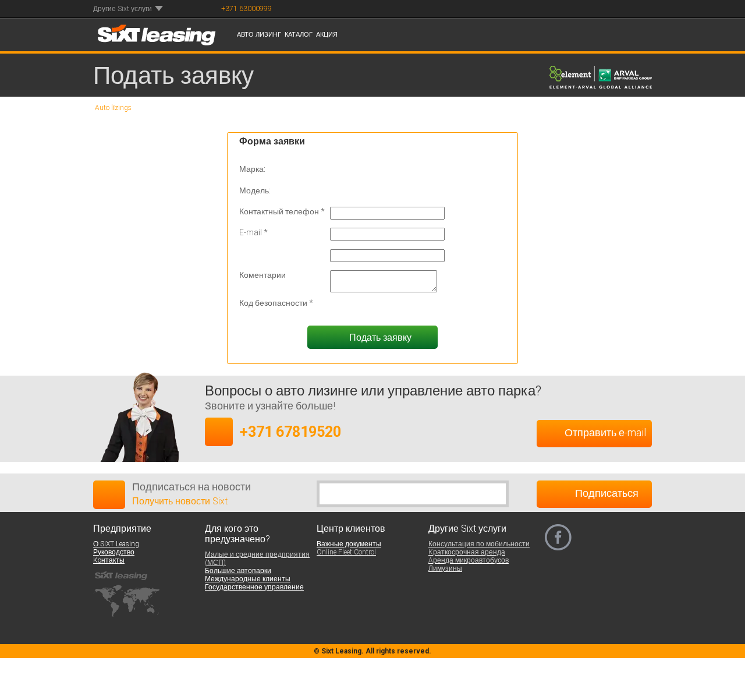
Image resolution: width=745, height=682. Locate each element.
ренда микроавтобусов (469, 560)
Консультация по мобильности (477, 544)
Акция (327, 34)
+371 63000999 (246, 9)
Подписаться (605, 493)
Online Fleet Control (346, 552)
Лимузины (445, 568)
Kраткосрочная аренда (464, 552)
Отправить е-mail (606, 432)
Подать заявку (379, 337)
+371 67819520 (290, 431)
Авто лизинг (259, 34)
